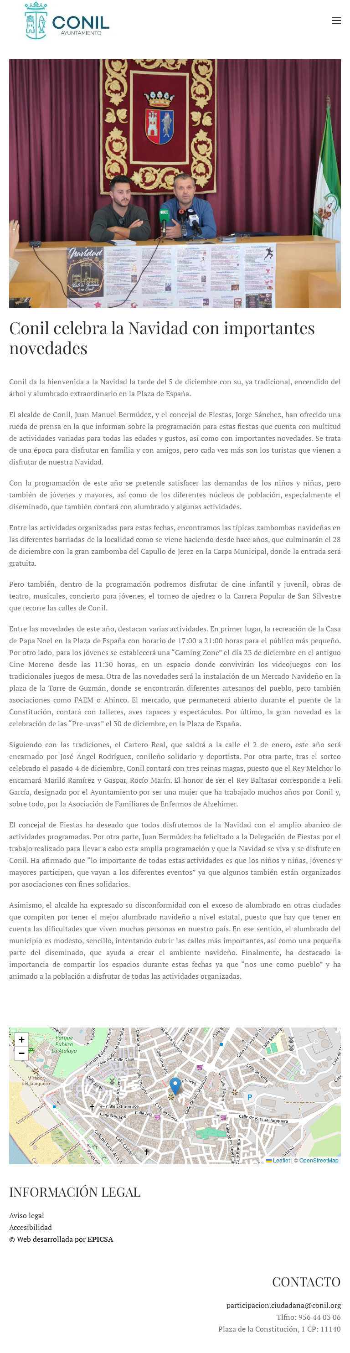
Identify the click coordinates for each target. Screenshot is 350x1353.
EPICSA (100, 1239)
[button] (336, 20)
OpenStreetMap (319, 1160)
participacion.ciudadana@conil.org (283, 1305)
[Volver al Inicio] (66, 20)
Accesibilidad (30, 1227)
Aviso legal (26, 1215)
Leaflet (281, 1160)
